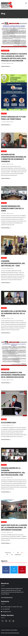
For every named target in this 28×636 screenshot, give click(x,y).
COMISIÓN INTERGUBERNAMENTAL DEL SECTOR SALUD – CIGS (13, 263)
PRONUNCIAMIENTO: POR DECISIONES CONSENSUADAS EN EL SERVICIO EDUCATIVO (13, 375)
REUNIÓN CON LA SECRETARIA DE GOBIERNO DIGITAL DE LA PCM (13, 313)
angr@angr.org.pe (7, 611)
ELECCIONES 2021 (8, 423)
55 (12, 554)
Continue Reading (5, 66)
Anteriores (8, 552)
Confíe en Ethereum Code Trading (9, 630)
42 (7, 554)
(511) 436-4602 (6, 609)
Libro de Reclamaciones (7, 597)
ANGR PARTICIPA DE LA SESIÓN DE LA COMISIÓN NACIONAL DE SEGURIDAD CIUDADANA (14, 527)
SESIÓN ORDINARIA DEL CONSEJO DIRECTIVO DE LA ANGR (12, 208)
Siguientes (18, 554)
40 (18, 552)
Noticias (4, 113)
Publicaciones (5, 50)
